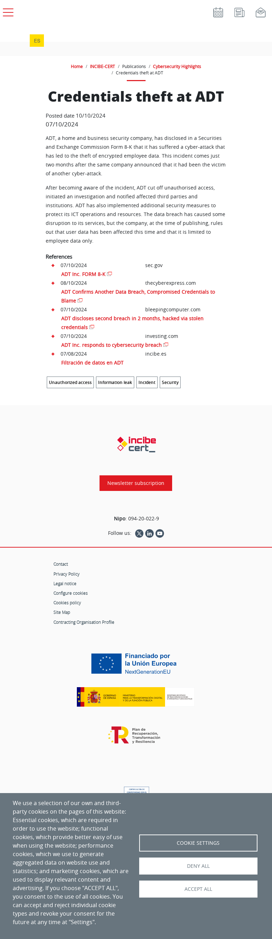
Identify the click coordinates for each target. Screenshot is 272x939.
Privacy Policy (66, 574)
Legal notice (64, 583)
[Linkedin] (149, 533)
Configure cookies (70, 593)
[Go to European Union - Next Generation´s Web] (135, 666)
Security (170, 382)
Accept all (198, 889)
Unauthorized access (70, 382)
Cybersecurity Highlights (177, 66)
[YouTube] (159, 533)
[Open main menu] (7, 11)
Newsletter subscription (135, 483)
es (37, 40)
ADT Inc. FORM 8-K (83, 274)
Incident (146, 382)
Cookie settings (198, 843)
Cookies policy (67, 602)
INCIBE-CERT (102, 66)
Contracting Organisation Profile (83, 622)
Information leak (115, 382)
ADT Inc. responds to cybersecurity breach (111, 344)
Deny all (198, 866)
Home (77, 66)
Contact (60, 564)
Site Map (61, 612)
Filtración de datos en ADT (92, 362)
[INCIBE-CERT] (136, 444)
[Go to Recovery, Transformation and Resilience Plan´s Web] (136, 738)
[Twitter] (139, 533)
